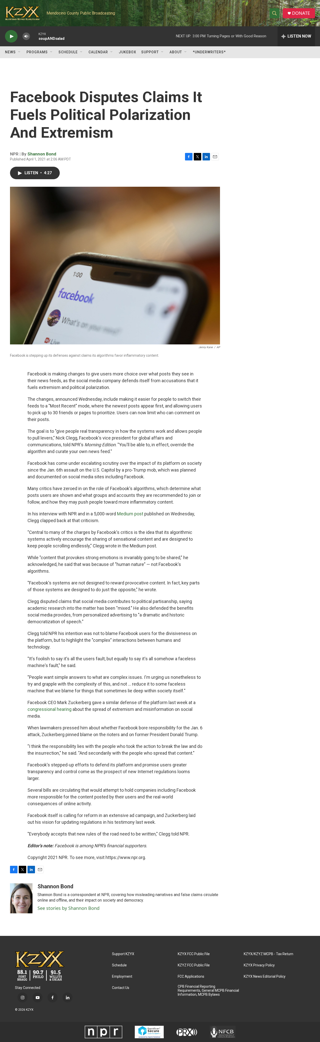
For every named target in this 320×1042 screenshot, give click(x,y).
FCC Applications (191, 976)
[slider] (34, 36)
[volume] (26, 36)
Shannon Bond (42, 153)
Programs (37, 52)
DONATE (301, 13)
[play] (11, 36)
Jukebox (127, 52)
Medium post (130, 513)
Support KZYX (123, 954)
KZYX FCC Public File (194, 954)
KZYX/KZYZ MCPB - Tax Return (268, 954)
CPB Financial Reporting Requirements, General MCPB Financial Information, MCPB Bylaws (208, 990)
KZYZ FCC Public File (194, 965)
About (176, 52)
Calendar (98, 52)
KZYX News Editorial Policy (265, 976)
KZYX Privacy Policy (259, 965)
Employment (122, 976)
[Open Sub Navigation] (20, 52)
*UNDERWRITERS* (209, 52)
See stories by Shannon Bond (69, 908)
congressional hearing (50, 709)
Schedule (68, 52)
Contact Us (120, 988)
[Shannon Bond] (21, 898)
